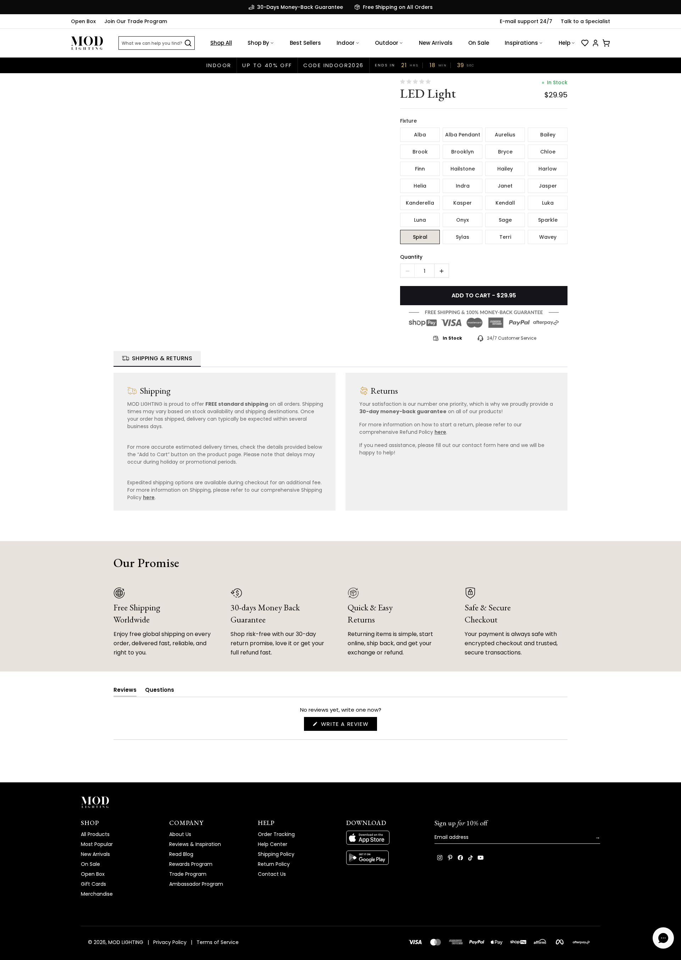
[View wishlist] (585, 43)
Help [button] (564, 43)
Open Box (83, 21)
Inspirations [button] (521, 43)
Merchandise (97, 893)
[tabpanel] (341, 439)
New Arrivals (436, 43)
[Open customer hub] (595, 43)
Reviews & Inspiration (195, 844)
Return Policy (274, 864)
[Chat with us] (663, 938)
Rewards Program (190, 864)
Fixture (408, 120)
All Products (95, 834)
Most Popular (97, 844)
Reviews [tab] (125, 691)
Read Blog (181, 854)
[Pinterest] (450, 857)
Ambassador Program (196, 884)
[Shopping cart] (606, 43)
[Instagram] (439, 857)
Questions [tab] (159, 691)
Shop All (221, 43)
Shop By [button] (258, 43)
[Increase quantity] (441, 271)
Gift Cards (93, 884)
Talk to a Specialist (585, 21)
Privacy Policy (170, 942)
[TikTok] (470, 857)
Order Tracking (276, 834)
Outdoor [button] (386, 43)
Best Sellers (305, 43)
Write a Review (348, 725)
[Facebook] (460, 857)
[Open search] (188, 43)
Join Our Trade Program (135, 21)
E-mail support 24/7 (526, 21)
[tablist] (341, 359)
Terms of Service (217, 942)
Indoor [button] (346, 43)
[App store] (384, 838)
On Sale (478, 43)
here (149, 497)
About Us (180, 834)
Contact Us (272, 874)
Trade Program (187, 874)
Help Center (272, 844)
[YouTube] (480, 857)
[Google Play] (384, 858)
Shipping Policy (276, 854)
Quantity (411, 256)
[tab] (157, 359)
